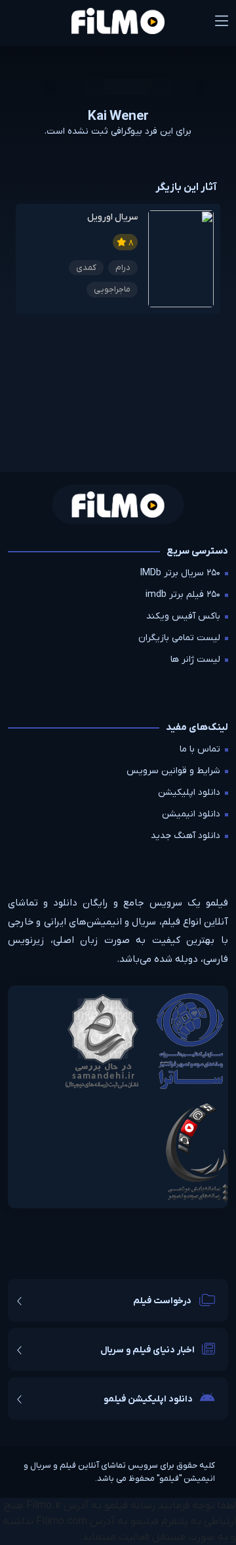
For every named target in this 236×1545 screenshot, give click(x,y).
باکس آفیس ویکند (183, 616)
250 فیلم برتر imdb (183, 594)
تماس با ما (200, 749)
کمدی (86, 267)
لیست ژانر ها (195, 659)
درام (122, 267)
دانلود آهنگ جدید (185, 836)
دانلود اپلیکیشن (189, 792)
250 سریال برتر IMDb (180, 573)
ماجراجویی (112, 289)
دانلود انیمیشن (191, 814)
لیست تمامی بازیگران (179, 638)
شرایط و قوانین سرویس (173, 771)
